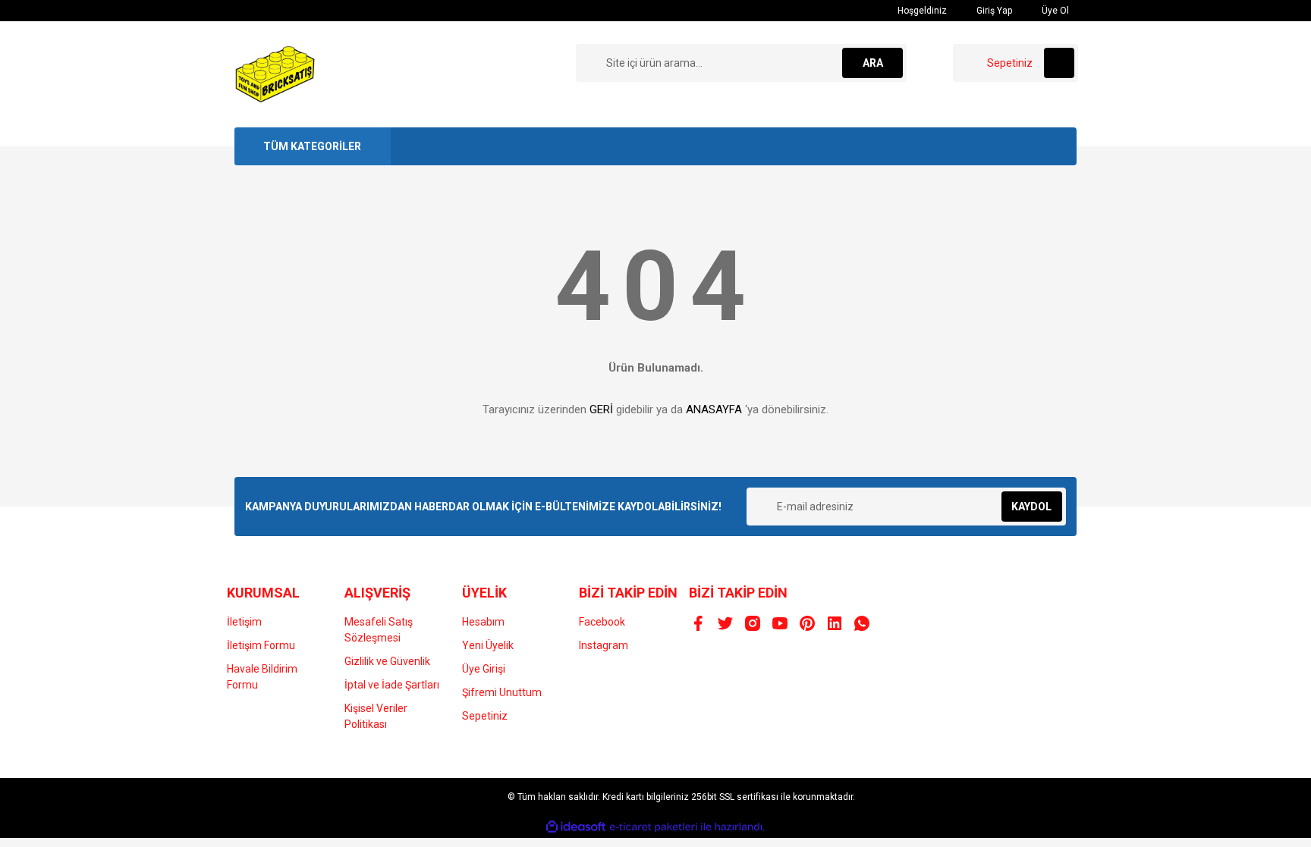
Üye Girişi (483, 669)
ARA (873, 63)
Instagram (603, 645)
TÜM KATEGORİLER (312, 146)
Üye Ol (1054, 10)
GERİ (601, 409)
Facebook (602, 622)
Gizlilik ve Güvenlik (387, 661)
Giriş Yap (993, 10)
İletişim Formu (261, 645)
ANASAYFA (714, 409)
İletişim (244, 622)
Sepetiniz (485, 716)
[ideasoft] (575, 827)
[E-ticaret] (653, 827)
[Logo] (275, 73)
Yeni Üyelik (488, 645)
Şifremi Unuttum (502, 692)
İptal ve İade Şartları (391, 685)
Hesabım (483, 622)
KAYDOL (1031, 506)
